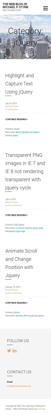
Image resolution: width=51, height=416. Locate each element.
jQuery (17, 129)
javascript (33, 316)
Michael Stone (11, 106)
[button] (47, 10)
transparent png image (15, 231)
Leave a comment (13, 205)
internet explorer (25, 228)
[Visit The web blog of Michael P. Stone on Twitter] (9, 351)
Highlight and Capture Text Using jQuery (19, 84)
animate (19, 316)
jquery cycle (38, 228)
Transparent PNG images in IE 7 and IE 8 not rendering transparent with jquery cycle (25, 171)
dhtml (18, 132)
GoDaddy (41, 409)
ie (16, 228)
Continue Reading (15, 119)
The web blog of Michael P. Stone (15, 5)
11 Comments (11, 109)
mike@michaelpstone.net (19, 386)
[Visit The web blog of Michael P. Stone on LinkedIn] (14, 350)
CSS (16, 225)
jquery (15, 135)
